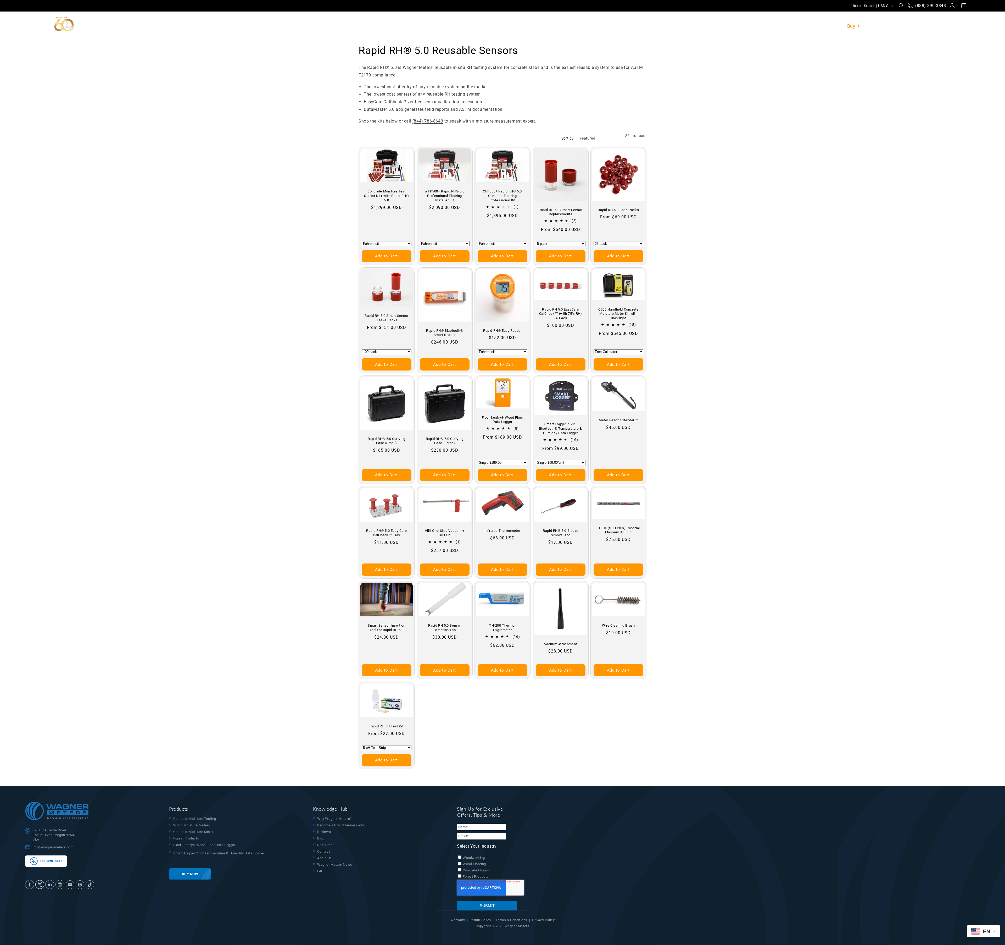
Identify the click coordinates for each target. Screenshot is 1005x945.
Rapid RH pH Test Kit (386, 726)
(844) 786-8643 (427, 121)
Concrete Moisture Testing (194, 819)
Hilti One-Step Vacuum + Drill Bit (444, 533)
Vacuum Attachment (560, 644)
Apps (904, 26)
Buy (851, 26)
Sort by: (567, 138)
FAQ (320, 871)
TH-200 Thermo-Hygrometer (502, 627)
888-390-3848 (50, 861)
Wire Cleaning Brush (618, 625)
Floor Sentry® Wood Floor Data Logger (502, 419)
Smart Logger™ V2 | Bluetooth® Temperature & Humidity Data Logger (560, 428)
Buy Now (190, 874)
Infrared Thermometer (502, 531)
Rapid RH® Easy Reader (502, 330)
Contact (323, 851)
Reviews (324, 832)
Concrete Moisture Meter (193, 832)
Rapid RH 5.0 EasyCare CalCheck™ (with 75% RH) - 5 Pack (560, 313)
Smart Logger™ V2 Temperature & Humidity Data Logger (219, 853)
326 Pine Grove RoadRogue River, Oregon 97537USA (54, 835)
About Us (952, 26)
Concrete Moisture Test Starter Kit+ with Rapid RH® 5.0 (386, 195)
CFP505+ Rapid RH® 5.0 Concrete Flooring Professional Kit (502, 195)
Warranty (457, 920)
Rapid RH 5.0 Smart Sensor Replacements (560, 212)
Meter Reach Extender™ (618, 420)
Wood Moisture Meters (191, 825)
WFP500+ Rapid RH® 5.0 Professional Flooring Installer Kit (445, 195)
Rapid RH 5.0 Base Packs (618, 210)
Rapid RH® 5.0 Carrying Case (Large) (444, 440)
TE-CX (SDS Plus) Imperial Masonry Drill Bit (618, 530)
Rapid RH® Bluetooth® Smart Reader (444, 332)
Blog (320, 838)
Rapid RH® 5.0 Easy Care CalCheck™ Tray (386, 533)
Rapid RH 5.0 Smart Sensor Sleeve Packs (386, 318)
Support (928, 26)
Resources (877, 26)
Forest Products (186, 838)
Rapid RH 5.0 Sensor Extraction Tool (444, 627)
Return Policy (480, 920)
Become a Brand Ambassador (341, 825)
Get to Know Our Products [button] (807, 26)
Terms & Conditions (511, 920)
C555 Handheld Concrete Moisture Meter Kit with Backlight (619, 313)
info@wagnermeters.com (53, 847)
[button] (901, 6)
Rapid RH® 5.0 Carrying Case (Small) (386, 440)
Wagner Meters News (334, 864)
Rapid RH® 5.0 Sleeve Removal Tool (560, 533)
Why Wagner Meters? (334, 819)
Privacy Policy (543, 920)
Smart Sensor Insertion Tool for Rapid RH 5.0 (386, 627)
